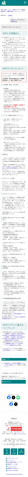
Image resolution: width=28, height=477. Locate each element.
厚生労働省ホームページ (10, 350)
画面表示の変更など (13, 468)
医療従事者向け (12, 340)
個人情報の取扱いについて (15, 462)
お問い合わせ (7, 382)
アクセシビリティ (12, 466)
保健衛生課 (10, 11)
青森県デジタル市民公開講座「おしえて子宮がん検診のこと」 (15, 364)
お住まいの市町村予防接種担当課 (13, 317)
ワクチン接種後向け (13, 345)
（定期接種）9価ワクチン (14, 343)
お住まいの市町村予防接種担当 (13, 167)
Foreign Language (13, 470)
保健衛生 (10, 15)
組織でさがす (16, 10)
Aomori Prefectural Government (14, 474)
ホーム (10, 10)
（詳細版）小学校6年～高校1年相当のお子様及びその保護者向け (13, 337)
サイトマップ (11, 460)
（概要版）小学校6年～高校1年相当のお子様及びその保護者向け (13, 334)
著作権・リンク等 (12, 464)
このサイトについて (13, 458)
